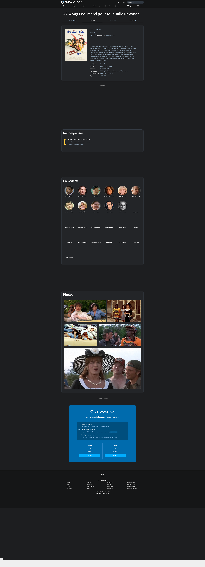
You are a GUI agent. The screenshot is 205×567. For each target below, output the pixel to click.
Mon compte (110, 482)
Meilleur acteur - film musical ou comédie (80, 142)
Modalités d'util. (131, 486)
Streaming (97, 6)
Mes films (109, 484)
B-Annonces (119, 6)
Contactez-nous (131, 482)
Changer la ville (131, 484)
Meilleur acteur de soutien (76, 144)
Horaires (72, 21)
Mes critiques (110, 488)
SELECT (90, 456)
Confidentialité (103, 480)
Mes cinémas (110, 486)
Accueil (66, 6)
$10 (115, 450)
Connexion (122, 2)
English (102, 474)
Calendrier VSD (90, 486)
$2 (89, 450)
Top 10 (130, 6)
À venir (108, 6)
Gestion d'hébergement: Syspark (102, 491)
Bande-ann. (113, 21)
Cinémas (86, 6)
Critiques (132, 21)
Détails (92, 21)
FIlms (76, 6)
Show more (114, 432)
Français (103, 476)
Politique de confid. (132, 488)
